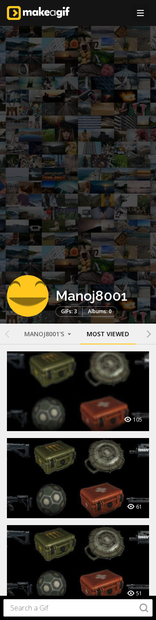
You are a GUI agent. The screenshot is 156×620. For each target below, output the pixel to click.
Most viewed (108, 334)
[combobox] (78, 608)
